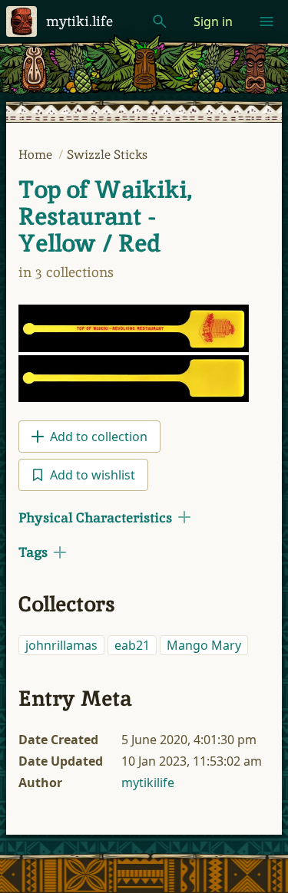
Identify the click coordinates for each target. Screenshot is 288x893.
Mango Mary (204, 645)
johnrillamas (61, 645)
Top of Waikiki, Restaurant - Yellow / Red (105, 216)
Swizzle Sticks (107, 155)
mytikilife (147, 782)
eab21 (132, 645)
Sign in (213, 21)
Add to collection (98, 436)
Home (36, 155)
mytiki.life (79, 21)
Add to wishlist (92, 474)
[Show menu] (266, 21)
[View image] (133, 353)
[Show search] (159, 21)
